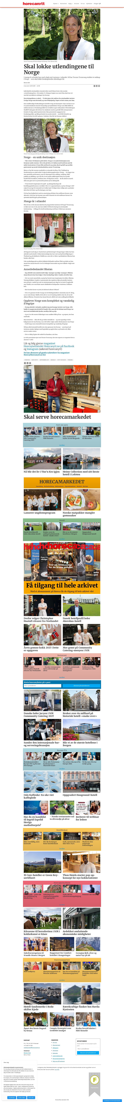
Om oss (83, 3)
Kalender (55, 1053)
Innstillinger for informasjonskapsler (112, 1100)
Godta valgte (21, 1097)
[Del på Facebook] (94, 86)
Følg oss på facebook (59, 1061)
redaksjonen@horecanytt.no (32, 1047)
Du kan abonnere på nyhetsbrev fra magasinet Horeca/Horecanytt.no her (47, 354)
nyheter (27, 360)
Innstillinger (12, 1097)
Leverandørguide (57, 1056)
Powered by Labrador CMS (62, 1099)
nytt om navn (61, 360)
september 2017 (44, 360)
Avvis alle (31, 1097)
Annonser (76, 3)
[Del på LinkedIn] (97, 86)
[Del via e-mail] (99, 86)
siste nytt (35, 360)
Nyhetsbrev (89, 3)
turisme (70, 360)
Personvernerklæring (59, 1058)
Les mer (57, 1069)
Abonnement (63, 3)
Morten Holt (27, 1053)
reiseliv (53, 360)
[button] (26, 434)
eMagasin (96, 3)
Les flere (62, 445)
